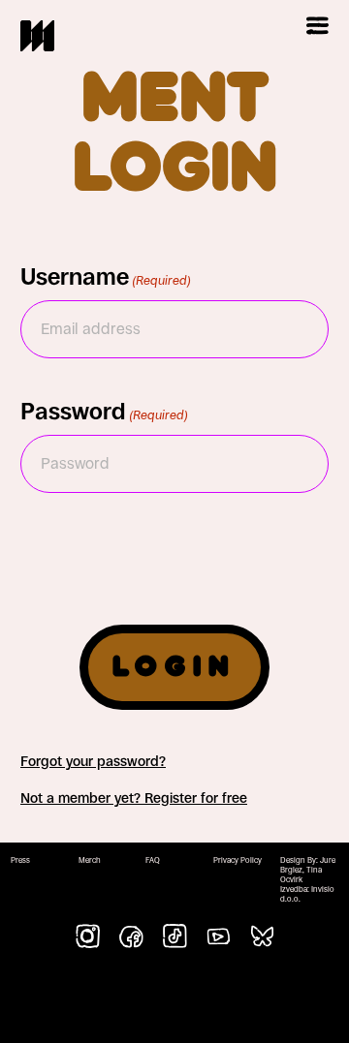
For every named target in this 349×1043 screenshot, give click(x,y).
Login (174, 667)
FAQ (152, 860)
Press (20, 860)
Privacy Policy (237, 860)
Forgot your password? (93, 761)
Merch (90, 860)
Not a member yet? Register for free (133, 798)
